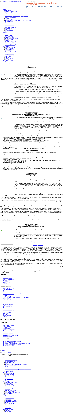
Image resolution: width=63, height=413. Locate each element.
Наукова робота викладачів (11, 52)
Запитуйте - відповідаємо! (10, 27)
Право (6, 14)
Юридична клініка (9, 48)
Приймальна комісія (9, 25)
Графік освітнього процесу (11, 33)
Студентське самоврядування (11, 38)
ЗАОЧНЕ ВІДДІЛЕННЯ (10, 41)
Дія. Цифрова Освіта (9, 49)
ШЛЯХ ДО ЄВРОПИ (10, 45)
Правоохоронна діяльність (10, 17)
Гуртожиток (7, 29)
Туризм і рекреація (9, 19)
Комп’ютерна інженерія (10, 12)
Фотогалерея (8, 62)
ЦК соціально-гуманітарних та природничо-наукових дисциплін (16, 343)
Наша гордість (8, 61)
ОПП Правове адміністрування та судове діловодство (16, 16)
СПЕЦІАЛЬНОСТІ (7, 10)
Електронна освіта (9, 36)
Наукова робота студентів (10, 51)
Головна (4, 9)
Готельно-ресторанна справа (11, 11)
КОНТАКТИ (8, 59)
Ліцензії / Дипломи (9, 58)
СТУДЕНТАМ (6, 32)
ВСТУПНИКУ (6, 23)
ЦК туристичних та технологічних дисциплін (12, 344)
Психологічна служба (9, 39)
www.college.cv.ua (4, 355)
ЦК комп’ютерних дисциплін (9, 342)
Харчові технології (9, 22)
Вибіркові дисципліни (10, 37)
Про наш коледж (8, 28)
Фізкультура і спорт (9, 54)
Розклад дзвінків (8, 35)
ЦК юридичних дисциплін (8, 345)
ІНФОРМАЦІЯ (6, 46)
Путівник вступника (9, 26)
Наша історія (8, 56)
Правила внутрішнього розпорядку (12, 44)
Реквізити (7, 40)
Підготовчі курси (9, 30)
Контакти (7, 31)
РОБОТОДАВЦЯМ (9, 55)
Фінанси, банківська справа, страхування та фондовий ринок (18, 20)
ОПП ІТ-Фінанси (9, 21)
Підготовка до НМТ (9, 42)
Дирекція (7, 57)
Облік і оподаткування (10, 13)
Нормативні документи (10, 47)
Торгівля (7, 18)
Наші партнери (8, 50)
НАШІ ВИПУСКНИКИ (8, 60)
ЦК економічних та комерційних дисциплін (12, 341)
